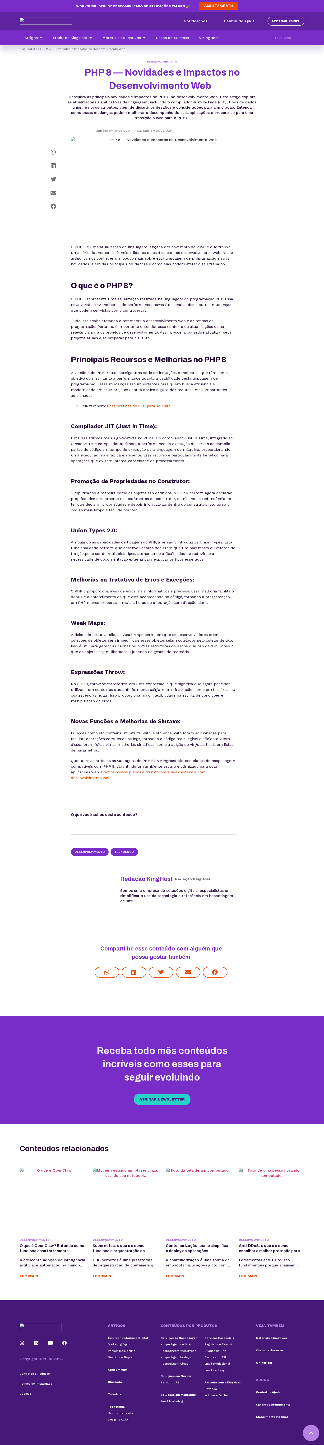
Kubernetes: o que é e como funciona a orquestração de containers (119, 1251)
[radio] (150, 815)
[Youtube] (50, 1343)
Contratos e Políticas (35, 1373)
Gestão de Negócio (121, 1357)
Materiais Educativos (271, 1338)
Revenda (210, 1389)
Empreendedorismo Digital (128, 1338)
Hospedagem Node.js (176, 1357)
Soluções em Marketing (178, 1395)
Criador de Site (215, 1351)
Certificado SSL (215, 1357)
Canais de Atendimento (273, 1404)
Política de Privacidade (36, 1383)
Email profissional (217, 1363)
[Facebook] (64, 1343)
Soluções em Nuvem (176, 1376)
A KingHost (264, 1362)
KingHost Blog (29, 49)
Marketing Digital (119, 1344)
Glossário (115, 1382)
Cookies (25, 1393)
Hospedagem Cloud (175, 1363)
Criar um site (117, 1369)
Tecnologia (124, 851)
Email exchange (215, 1370)
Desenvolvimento (162, 61)
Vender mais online (121, 1351)
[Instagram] (22, 1343)
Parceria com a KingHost (222, 1382)
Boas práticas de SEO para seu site (139, 406)
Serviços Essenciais (219, 1338)
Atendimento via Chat (272, 1417)
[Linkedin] (36, 1343)
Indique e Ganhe (216, 1395)
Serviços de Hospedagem (180, 1338)
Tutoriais (114, 1394)
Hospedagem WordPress (178, 1351)
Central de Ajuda (268, 1392)
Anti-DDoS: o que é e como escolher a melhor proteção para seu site (269, 1251)
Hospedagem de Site (176, 1344)
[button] (34, 37)
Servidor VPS (170, 1382)
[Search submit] (302, 37)
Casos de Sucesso (269, 1350)
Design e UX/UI (118, 1419)
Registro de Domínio (219, 1344)
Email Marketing (172, 1401)
